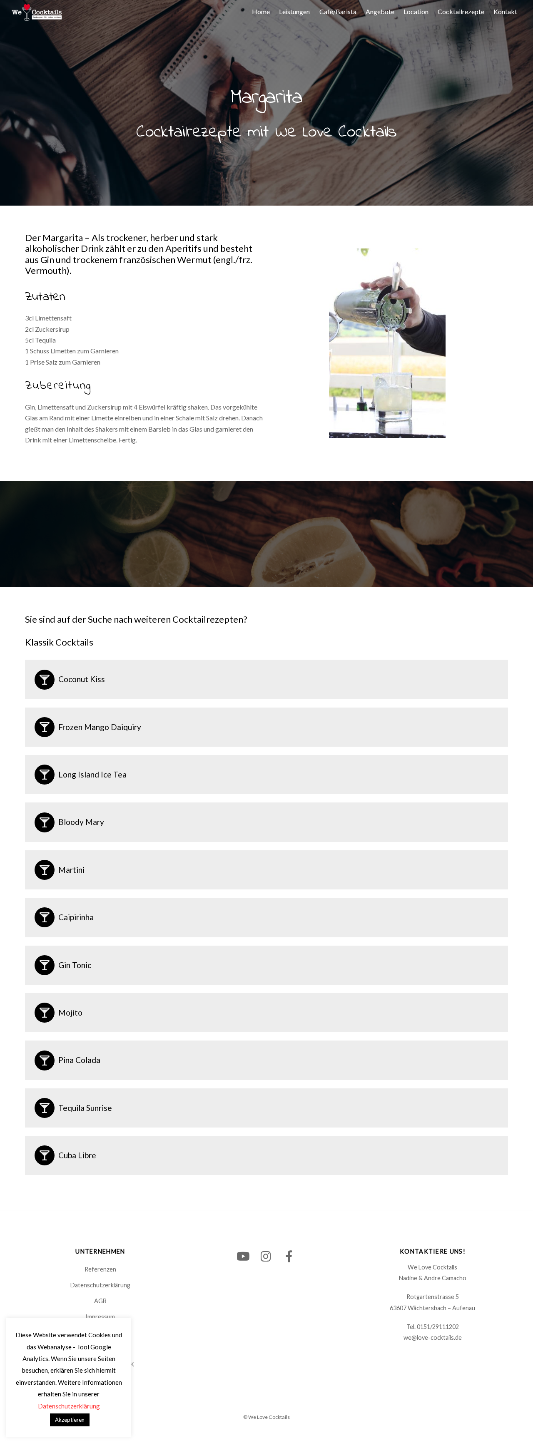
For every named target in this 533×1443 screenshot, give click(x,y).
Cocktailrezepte (461, 11)
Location (415, 11)
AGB (100, 1300)
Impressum (100, 1316)
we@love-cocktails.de (432, 1337)
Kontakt (505, 11)
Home (261, 11)
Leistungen (294, 11)
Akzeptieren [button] (70, 1419)
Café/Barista (337, 11)
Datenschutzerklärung (100, 1285)
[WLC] (37, 16)
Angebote (380, 11)
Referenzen (100, 1269)
